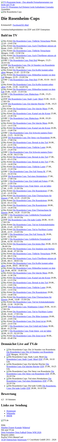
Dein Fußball (20, 432)
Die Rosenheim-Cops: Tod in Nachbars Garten (33, 229)
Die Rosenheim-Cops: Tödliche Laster (29, 147)
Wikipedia (10, 413)
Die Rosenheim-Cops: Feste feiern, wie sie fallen (30, 186)
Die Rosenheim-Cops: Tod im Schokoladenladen (33, 224)
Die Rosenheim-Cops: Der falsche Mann (30, 109)
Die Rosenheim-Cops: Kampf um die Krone (31, 113)
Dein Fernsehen (8, 432)
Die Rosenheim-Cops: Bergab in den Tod (30, 142)
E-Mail (26, 25)
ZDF (8, 354)
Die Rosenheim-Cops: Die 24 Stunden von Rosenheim (31, 65)
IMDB (9, 416)
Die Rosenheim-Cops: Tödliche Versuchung (31, 41)
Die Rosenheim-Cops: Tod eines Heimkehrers (27, 176)
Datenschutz (11, 440)
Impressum (22, 440)
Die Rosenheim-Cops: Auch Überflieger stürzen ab (34, 46)
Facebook (17, 25)
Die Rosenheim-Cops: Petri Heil (23, 60)
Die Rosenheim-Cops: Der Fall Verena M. (28, 171)
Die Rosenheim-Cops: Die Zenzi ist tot (29, 321)
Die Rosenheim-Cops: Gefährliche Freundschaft (30, 215)
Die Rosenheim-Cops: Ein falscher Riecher (26, 104)
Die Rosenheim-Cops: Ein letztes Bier (29, 244)
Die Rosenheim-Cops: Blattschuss (24, 94)
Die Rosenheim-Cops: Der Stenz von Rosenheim (29, 138)
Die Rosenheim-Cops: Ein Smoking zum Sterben (33, 249)
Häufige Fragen (7, 427)
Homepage (11, 411)
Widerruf (26, 427)
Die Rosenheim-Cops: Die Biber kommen (30, 316)
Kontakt (18, 427)
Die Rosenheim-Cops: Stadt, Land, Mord (25, 99)
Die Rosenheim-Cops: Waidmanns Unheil (26, 307)
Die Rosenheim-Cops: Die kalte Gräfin (24, 220)
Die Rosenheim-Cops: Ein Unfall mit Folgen (29, 181)
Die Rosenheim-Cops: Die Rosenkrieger (30, 191)
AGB (3, 440)
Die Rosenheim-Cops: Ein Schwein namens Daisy (31, 133)
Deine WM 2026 (34, 432)
